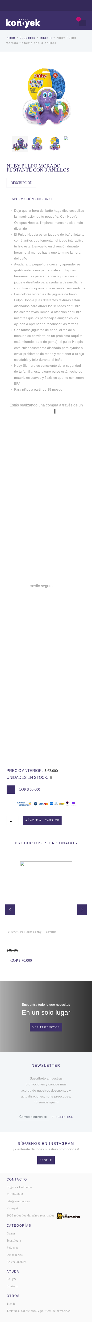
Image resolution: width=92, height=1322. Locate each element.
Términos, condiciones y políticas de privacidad (39, 1311)
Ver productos (46, 1027)
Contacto (12, 1286)
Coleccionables (17, 1262)
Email (83, 5)
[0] (74, 23)
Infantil (46, 38)
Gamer (11, 1233)
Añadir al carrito (42, 820)
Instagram (70, 5)
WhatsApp (63, 5)
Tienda (11, 1303)
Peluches (12, 1247)
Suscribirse (62, 1116)
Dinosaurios (15, 1254)
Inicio (10, 38)
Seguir (46, 1160)
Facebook (76, 5)
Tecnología (14, 1240)
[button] (10, 909)
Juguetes (27, 38)
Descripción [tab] (21, 183)
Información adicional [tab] (32, 199)
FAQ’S (11, 1279)
